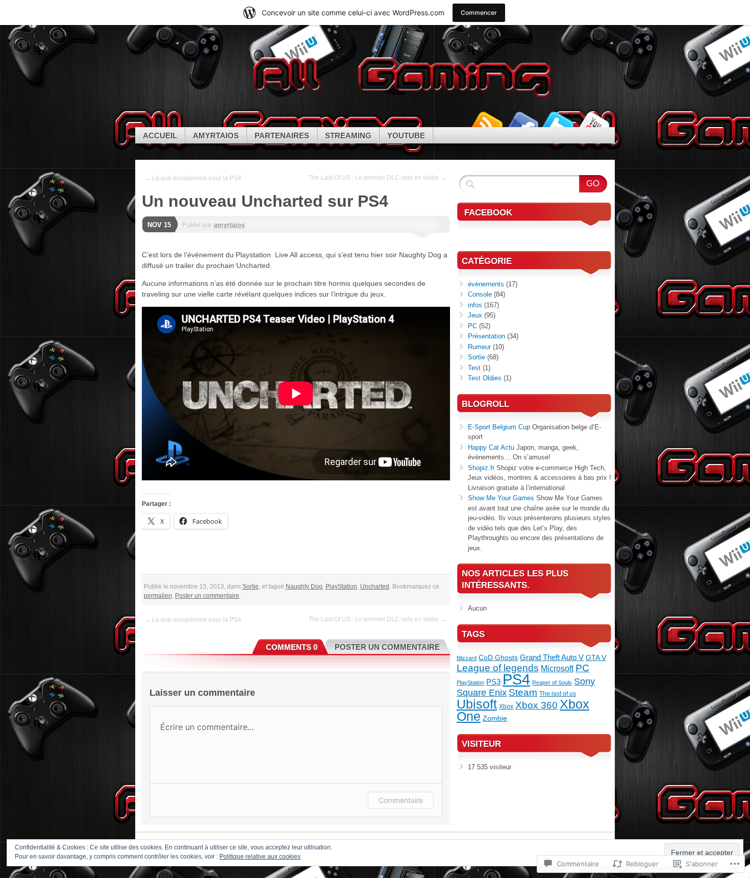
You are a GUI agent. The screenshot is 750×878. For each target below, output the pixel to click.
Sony (584, 681)
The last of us (557, 693)
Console (480, 294)
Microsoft (557, 668)
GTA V (596, 658)
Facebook (522, 123)
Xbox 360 (536, 705)
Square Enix (482, 692)
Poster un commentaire (207, 595)
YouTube (593, 123)
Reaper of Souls (552, 682)
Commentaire (401, 800)
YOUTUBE (406, 135)
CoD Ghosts (498, 658)
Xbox (506, 706)
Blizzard (467, 658)
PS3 (493, 681)
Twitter (557, 123)
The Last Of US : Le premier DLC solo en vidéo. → (378, 177)
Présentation (486, 336)
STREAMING (348, 135)
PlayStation (341, 586)
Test (474, 368)
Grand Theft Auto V (552, 657)
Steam (523, 692)
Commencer (479, 12)
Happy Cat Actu (491, 447)
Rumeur (479, 347)
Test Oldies (485, 378)
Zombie (495, 718)
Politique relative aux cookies (260, 856)
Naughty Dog (304, 586)
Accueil (160, 135)
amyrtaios (229, 225)
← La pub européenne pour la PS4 (192, 178)
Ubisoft (477, 704)
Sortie (250, 586)
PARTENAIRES (282, 135)
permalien (158, 595)
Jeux (475, 315)
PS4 (516, 679)
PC (472, 326)
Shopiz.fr (481, 468)
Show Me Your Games (501, 498)
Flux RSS (486, 123)
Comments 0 (291, 647)
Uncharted (374, 586)
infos (475, 305)
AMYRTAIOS (216, 135)
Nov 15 (159, 225)
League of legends (498, 668)
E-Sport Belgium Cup (499, 427)
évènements (486, 284)
